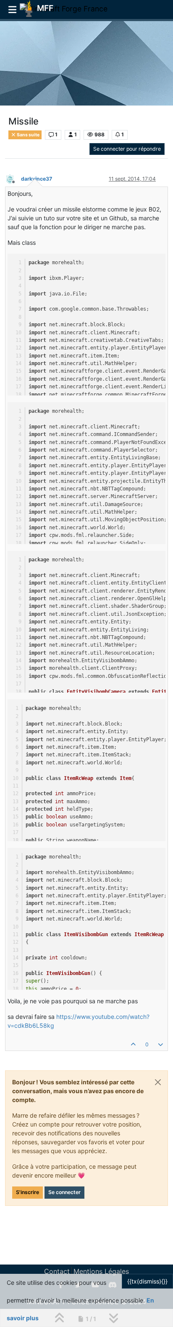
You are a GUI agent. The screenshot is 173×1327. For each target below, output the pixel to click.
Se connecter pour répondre (127, 149)
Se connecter (64, 1192)
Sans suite (27, 135)
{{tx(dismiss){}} (147, 1281)
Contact (57, 1271)
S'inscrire (27, 1192)
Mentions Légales (101, 1271)
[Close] (158, 1082)
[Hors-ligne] (13, 178)
